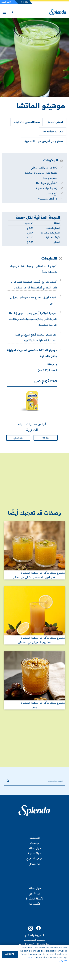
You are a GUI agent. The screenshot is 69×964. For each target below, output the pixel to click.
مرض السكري (34, 858)
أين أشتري (34, 863)
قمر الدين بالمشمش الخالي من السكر (34, 577)
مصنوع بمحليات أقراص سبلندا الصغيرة (43, 572)
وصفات (34, 843)
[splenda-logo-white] (34, 810)
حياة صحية (34, 853)
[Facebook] (38, 928)
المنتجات (35, 837)
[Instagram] (30, 928)
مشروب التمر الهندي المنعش (34, 642)
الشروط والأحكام (34, 935)
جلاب (34, 707)
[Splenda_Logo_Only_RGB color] (57, 12)
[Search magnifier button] (11, 12)
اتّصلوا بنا (34, 903)
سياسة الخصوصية (34, 939)
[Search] (8, 781)
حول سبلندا (34, 848)
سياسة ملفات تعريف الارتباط (34, 944)
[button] (4, 12)
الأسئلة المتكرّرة (34, 898)
